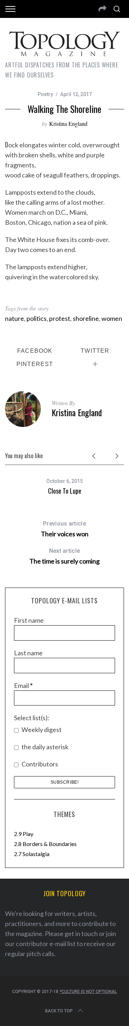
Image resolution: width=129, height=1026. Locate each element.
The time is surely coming (64, 556)
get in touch (81, 933)
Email (23, 685)
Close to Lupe (64, 490)
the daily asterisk (44, 747)
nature (14, 318)
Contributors (39, 764)
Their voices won (65, 529)
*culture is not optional (88, 991)
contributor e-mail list (46, 943)
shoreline (86, 318)
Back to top (59, 1010)
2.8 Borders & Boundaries (45, 843)
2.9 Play (23, 833)
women (111, 318)
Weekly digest (41, 729)
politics (37, 318)
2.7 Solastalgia (31, 853)
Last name (28, 653)
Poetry (45, 94)
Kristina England (68, 123)
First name (29, 620)
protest (59, 318)
